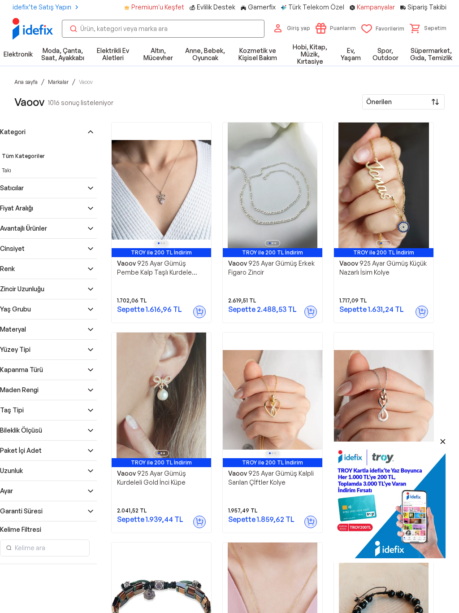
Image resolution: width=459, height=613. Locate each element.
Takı (6, 170)
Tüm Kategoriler (23, 156)
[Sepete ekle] (199, 312)
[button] (428, 28)
